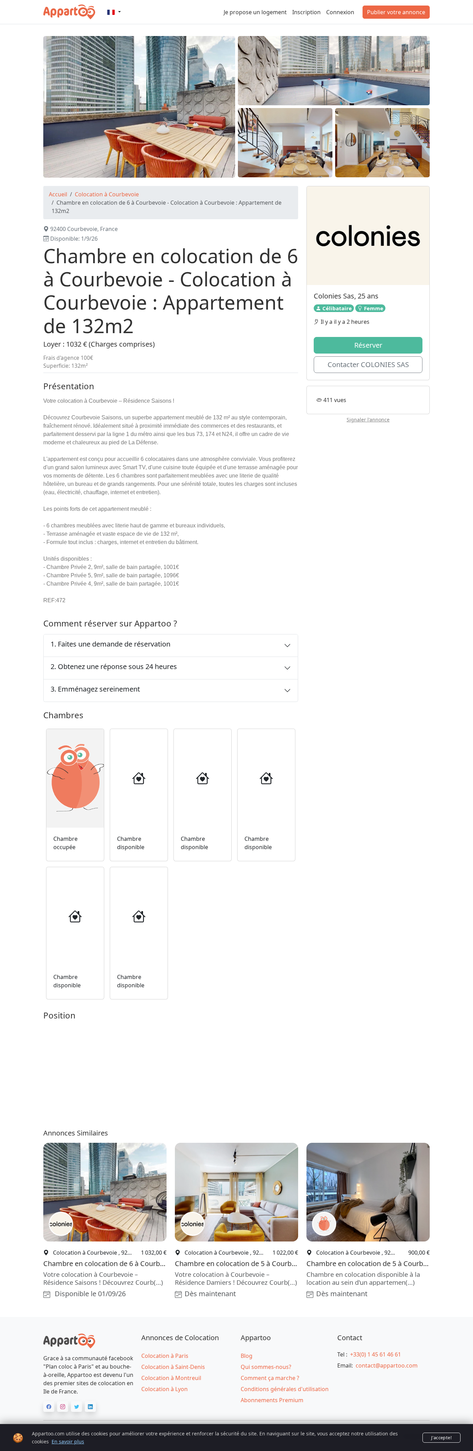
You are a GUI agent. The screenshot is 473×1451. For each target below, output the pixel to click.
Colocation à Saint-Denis (173, 1367)
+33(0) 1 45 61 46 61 (375, 1354)
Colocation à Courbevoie (107, 194)
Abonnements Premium (272, 1400)
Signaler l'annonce (368, 420)
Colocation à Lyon (164, 1389)
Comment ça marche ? (270, 1378)
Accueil (58, 194)
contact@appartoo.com (387, 1365)
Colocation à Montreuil (171, 1378)
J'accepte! (441, 1437)
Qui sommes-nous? (266, 1367)
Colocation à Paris (164, 1356)
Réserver (368, 345)
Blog (246, 1356)
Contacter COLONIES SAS (368, 365)
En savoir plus (68, 1441)
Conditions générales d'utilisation (285, 1389)
